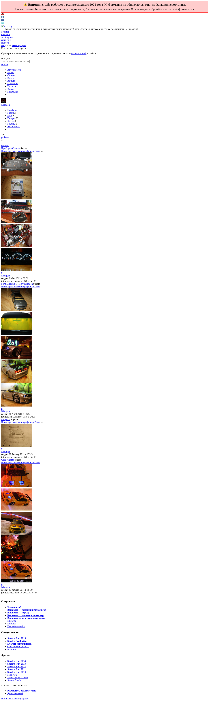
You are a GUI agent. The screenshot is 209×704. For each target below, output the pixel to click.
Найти (4, 64)
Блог (9, 115)
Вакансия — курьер (18, 612)
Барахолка (12, 91)
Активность (13, 126)
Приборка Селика (10, 148)
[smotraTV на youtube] (2, 14)
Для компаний (15, 693)
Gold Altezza (7, 459)
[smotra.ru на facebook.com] (2, 20)
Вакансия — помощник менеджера (26, 610)
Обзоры (11, 75)
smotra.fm (12, 649)
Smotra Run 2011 (16, 669)
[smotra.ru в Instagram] (6, 26)
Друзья (11, 121)
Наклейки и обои (16, 626)
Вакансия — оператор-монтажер (25, 615)
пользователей (78, 53)
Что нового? (14, 607)
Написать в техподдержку (14, 698)
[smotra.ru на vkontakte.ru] (2, 17)
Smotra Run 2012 (16, 666)
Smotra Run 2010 (16, 672)
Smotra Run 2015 (16, 638)
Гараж (10, 112)
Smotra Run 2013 (16, 663)
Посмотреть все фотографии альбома (20, 151)
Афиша (11, 80)
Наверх (5, 42)
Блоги (10, 72)
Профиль (12, 110)
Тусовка (11, 86)
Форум (11, 89)
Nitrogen (5, 105)
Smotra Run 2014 (16, 661)
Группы (11, 123)
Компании (12, 83)
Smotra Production (17, 641)
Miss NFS (12, 674)
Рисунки (5, 419)
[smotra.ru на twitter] (2, 23)
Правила (11, 621)
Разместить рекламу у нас (21, 690)
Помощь (11, 623)
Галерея (11, 118)
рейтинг (5, 137)
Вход (3, 45)
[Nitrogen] (3, 102)
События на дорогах (18, 646)
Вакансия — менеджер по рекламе (26, 618)
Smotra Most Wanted (17, 677)
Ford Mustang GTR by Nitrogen (17, 284)
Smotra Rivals (14, 680)
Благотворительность (19, 643)
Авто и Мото (14, 69)
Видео (10, 78)
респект (5, 145)
